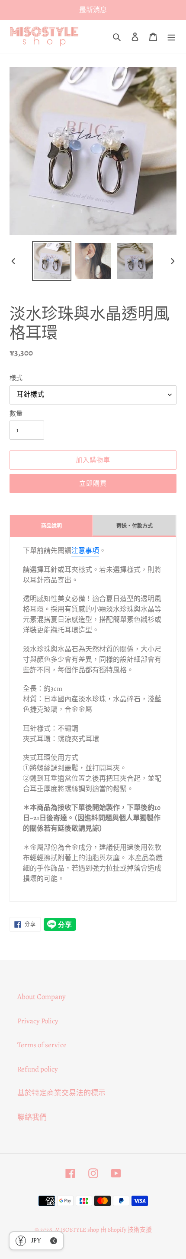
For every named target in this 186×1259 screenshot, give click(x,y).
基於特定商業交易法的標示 (61, 1093)
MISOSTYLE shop (77, 1230)
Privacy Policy (37, 1021)
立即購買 (93, 483)
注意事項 (85, 551)
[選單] (171, 36)
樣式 (16, 378)
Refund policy (37, 1069)
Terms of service (42, 1045)
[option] (52, 261)
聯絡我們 (32, 1117)
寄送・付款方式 (134, 526)
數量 (16, 413)
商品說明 (51, 526)
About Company (41, 997)
